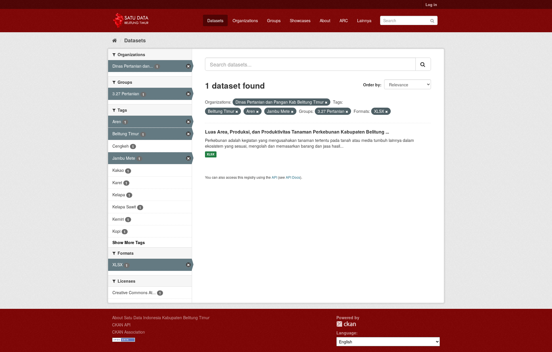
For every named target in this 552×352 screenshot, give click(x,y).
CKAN (346, 324)
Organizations (245, 20)
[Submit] (432, 20)
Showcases (300, 20)
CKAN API (121, 325)
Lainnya (364, 20)
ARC (344, 20)
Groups (274, 20)
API (274, 177)
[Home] (114, 40)
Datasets (215, 20)
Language (346, 333)
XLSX (210, 154)
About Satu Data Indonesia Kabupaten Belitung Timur (161, 317)
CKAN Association (128, 332)
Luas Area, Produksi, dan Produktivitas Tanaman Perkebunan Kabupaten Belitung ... (297, 131)
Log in (431, 4)
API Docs (293, 177)
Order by (371, 84)
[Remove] (326, 102)
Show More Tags (128, 242)
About (325, 20)
